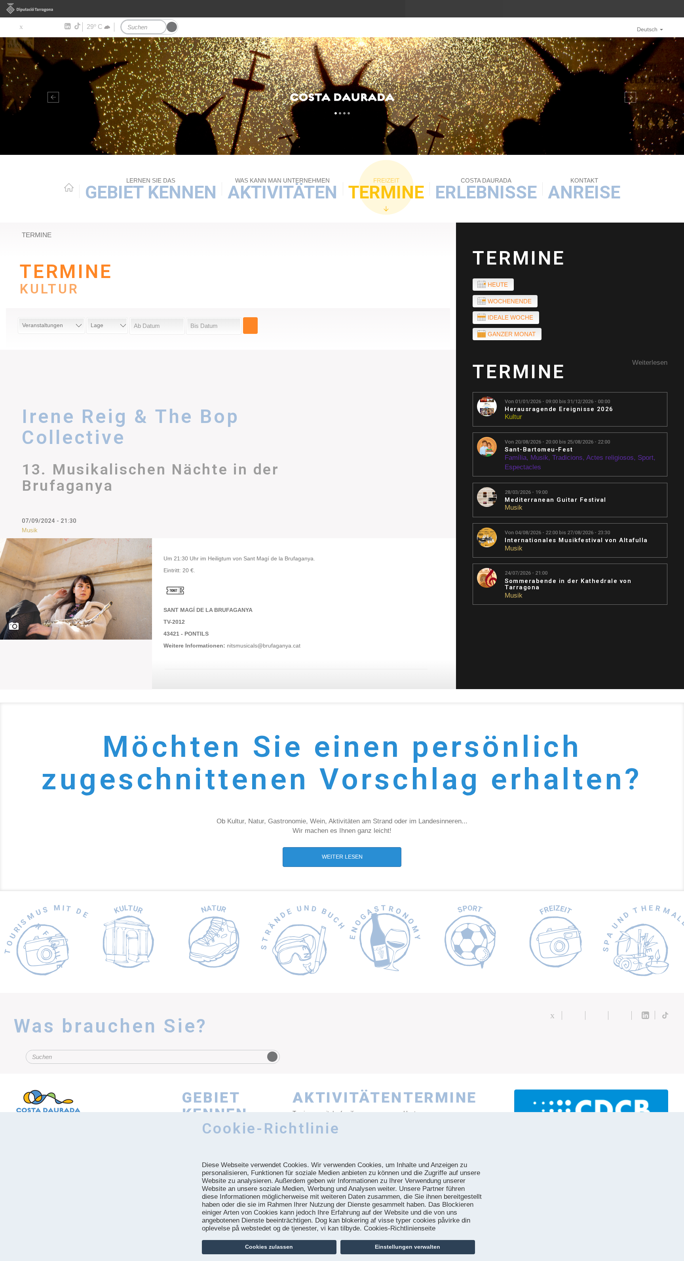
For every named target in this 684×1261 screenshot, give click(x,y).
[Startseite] (342, 96)
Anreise (584, 190)
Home (69, 187)
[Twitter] (21, 26)
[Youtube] (44, 26)
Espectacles (523, 467)
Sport (646, 457)
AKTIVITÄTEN (282, 190)
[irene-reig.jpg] (76, 589)
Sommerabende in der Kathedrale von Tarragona (568, 584)
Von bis (557, 401)
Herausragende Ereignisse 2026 (559, 409)
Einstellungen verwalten (407, 1247)
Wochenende (510, 301)
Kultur (513, 417)
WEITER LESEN (342, 856)
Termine (386, 190)
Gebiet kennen (151, 190)
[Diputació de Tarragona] (342, 8)
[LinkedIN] (67, 26)
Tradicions (567, 457)
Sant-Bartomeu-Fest (539, 449)
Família (515, 457)
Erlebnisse (486, 190)
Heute (498, 284)
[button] (51, 96)
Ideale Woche (510, 317)
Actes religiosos (610, 457)
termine (36, 235)
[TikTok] (78, 26)
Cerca (250, 325)
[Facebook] (32, 26)
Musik (539, 457)
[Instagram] (56, 26)
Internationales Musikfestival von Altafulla (576, 540)
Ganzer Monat (512, 334)
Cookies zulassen (269, 1247)
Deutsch (647, 29)
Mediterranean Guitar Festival (555, 500)
